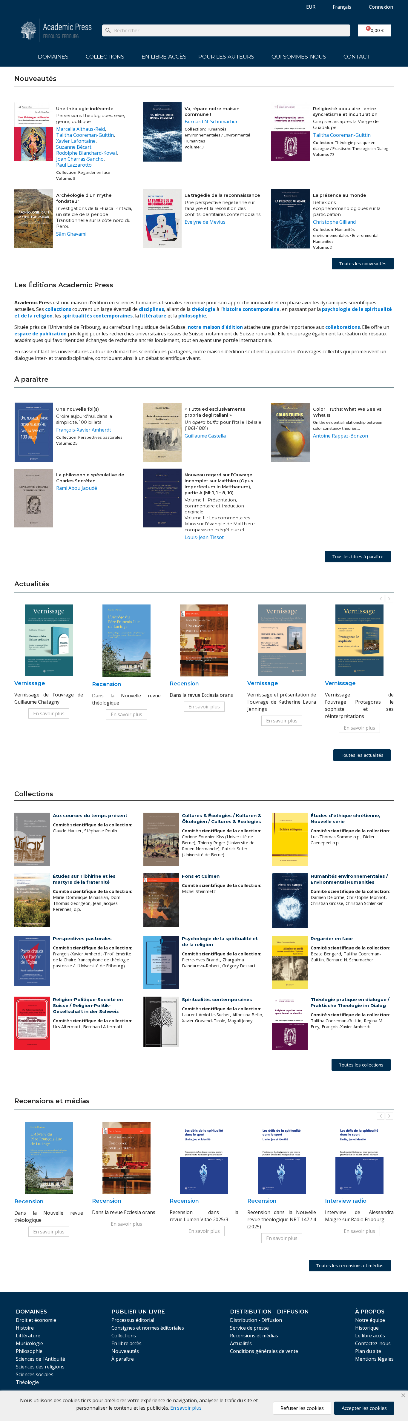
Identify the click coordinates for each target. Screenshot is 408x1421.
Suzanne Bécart (73, 147)
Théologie (27, 1382)
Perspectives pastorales (82, 938)
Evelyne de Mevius (205, 222)
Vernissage (29, 683)
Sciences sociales (34, 1374)
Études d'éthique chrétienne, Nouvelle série (345, 818)
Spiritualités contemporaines (217, 999)
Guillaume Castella (205, 435)
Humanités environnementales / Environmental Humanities (349, 879)
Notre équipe (370, 1320)
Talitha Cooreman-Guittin (85, 135)
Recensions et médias (254, 1336)
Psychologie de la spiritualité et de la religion (220, 941)
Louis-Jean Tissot (204, 537)
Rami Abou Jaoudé (76, 488)
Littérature (28, 1336)
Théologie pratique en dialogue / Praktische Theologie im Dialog (350, 1002)
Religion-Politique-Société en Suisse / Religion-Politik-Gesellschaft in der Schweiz (88, 1005)
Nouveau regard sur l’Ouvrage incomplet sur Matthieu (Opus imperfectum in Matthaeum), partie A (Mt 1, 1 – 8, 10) (219, 483)
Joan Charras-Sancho (80, 159)
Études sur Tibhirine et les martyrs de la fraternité (84, 879)
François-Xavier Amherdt (83, 429)
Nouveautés (125, 1351)
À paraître (122, 1359)
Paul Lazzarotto (74, 165)
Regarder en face (332, 938)
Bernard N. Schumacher (211, 121)
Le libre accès (370, 1336)
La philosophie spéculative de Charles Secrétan (90, 478)
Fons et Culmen (201, 876)
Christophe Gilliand (334, 222)
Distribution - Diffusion (256, 1320)
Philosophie (29, 1351)
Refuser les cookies (302, 1408)
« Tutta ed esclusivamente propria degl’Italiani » (215, 412)
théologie (203, 309)
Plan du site (368, 1351)
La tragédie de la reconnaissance (222, 195)
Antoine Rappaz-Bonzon (340, 435)
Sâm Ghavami (71, 234)
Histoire (25, 1328)
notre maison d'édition (215, 327)
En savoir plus (49, 713)
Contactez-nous (373, 1343)
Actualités (241, 1343)
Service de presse (249, 1328)
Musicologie (29, 1343)
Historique (367, 1328)
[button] (363, 263)
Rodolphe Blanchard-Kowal (86, 153)
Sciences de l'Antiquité (40, 1359)
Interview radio (345, 1201)
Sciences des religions (40, 1367)
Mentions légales (374, 1359)
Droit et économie (36, 1320)
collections (58, 309)
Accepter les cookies (364, 1408)
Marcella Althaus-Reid (80, 129)
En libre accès (164, 56)
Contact (356, 56)
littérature (154, 315)
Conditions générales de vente (264, 1351)
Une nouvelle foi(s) (77, 409)
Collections (105, 56)
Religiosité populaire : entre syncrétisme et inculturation (345, 111)
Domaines (53, 56)
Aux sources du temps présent (90, 815)
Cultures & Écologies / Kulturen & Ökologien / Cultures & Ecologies (221, 818)
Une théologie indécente (84, 108)
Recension (106, 684)
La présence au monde (339, 195)
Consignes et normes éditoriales (147, 1328)
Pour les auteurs (226, 56)
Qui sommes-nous (299, 56)
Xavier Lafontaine (76, 141)
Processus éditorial (132, 1320)
